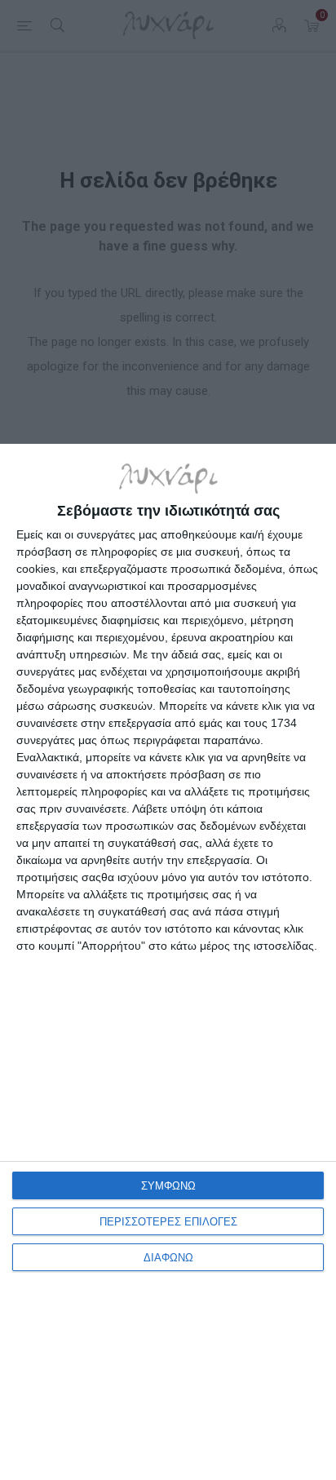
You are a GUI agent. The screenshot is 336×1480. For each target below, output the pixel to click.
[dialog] (168, 962)
